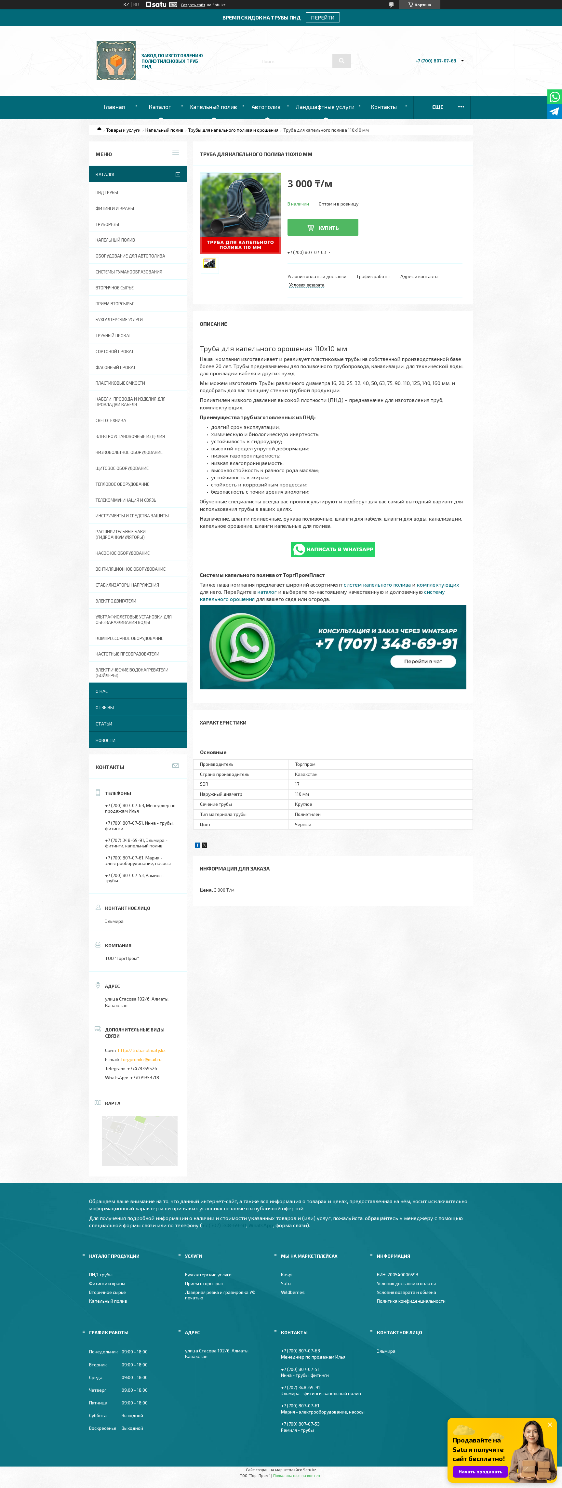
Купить (329, 228)
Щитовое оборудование (122, 468)
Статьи (104, 723)
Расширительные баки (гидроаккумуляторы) (121, 534)
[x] (204, 846)
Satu (286, 1283)
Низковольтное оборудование (129, 452)
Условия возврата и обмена (406, 1292)
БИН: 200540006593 (397, 1274)
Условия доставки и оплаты (406, 1283)
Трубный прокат (113, 335)
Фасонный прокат (116, 367)
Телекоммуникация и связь (126, 500)
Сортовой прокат (115, 351)
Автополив (266, 106)
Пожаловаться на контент (297, 1475)
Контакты (383, 106)
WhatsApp (260, 1225)
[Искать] (341, 61)
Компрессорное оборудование (129, 638)
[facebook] (197, 846)
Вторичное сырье (115, 287)
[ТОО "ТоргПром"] (116, 78)
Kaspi (286, 1274)
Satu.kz (309, 1469)
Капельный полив (213, 106)
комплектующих (438, 584)
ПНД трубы (107, 192)
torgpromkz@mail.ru (141, 1059)
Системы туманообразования (129, 271)
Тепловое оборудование (122, 484)
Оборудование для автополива (130, 256)
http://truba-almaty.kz (142, 1050)
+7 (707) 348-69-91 (224, 1225)
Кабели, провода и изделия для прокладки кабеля (131, 401)
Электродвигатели (116, 601)
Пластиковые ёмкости (120, 383)
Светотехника (111, 420)
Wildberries (293, 1292)
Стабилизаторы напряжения (127, 585)
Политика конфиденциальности (411, 1301)
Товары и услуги (123, 130)
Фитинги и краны (115, 208)
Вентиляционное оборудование (131, 569)
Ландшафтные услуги (325, 106)
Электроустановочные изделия (130, 436)
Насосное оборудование (123, 553)
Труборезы (107, 224)
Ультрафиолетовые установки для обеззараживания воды (134, 619)
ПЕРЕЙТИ (323, 17)
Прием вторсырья (115, 303)
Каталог (160, 106)
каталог (267, 592)
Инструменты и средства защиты (132, 515)
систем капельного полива (377, 584)
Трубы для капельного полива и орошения (233, 130)
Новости (105, 740)
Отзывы (105, 707)
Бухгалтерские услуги (119, 319)
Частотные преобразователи (127, 654)
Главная (114, 106)
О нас (102, 691)
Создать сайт (193, 4)
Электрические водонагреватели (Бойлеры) (132, 672)
